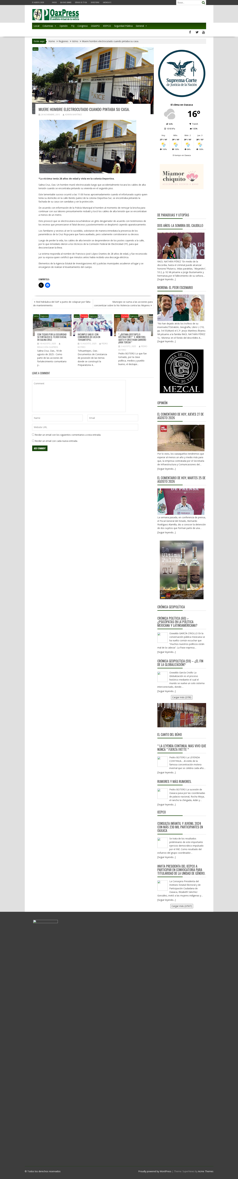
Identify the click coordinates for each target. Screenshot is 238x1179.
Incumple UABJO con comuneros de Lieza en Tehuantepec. (89, 336)
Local (36, 25)
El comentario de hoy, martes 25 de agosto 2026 (181, 479)
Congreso (83, 25)
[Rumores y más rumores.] (162, 794)
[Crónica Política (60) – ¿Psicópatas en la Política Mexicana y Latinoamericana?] (162, 637)
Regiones (44, 316)
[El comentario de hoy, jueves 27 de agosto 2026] (180, 438)
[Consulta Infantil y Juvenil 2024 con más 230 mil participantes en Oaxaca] (162, 843)
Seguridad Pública (123, 25)
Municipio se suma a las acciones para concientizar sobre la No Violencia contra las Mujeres (123, 303)
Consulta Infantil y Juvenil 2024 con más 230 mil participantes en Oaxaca (180, 827)
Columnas (48, 25)
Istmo (35, 49)
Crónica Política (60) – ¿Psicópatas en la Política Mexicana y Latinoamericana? (177, 621)
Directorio (95, 2)
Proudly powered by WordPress (154, 1171)
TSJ (72, 25)
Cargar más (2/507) (182, 906)
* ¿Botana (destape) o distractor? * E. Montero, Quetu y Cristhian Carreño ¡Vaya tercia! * (132, 338)
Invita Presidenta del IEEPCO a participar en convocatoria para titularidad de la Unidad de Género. (181, 869)
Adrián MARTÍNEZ (73, 114)
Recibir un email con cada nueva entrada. (56, 440)
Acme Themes (205, 1171)
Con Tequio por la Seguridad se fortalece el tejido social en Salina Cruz (52, 336)
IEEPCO (107, 25)
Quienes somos (65, 2)
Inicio (54, 2)
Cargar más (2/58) (181, 697)
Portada (84, 316)
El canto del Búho (169, 734)
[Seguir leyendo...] (166, 468)
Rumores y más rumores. (174, 781)
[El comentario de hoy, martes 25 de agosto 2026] (180, 501)
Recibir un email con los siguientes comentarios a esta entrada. (68, 434)
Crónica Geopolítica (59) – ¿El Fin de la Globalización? (180, 662)
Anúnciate (107, 2)
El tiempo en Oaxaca (182, 155)
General (140, 25)
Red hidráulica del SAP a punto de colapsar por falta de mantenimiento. (61, 303)
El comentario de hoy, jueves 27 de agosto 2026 (180, 415)
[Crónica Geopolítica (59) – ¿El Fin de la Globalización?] (162, 677)
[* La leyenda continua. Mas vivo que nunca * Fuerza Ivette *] (162, 761)
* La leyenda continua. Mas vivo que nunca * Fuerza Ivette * (181, 747)
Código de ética (81, 2)
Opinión (64, 25)
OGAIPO (95, 25)
